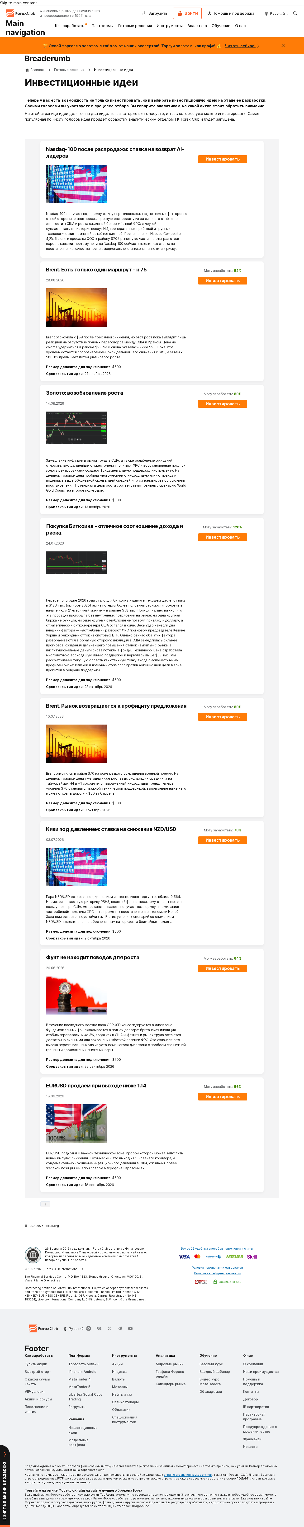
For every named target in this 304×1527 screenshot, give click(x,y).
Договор (250, 1399)
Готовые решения (135, 25)
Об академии (211, 1391)
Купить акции (36, 1364)
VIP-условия (35, 1391)
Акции (117, 1364)
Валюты (118, 1379)
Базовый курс (211, 1364)
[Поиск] (295, 13)
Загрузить (76, 1407)
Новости (250, 1447)
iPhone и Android (82, 1372)
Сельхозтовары (125, 1402)
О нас (240, 25)
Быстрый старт (38, 1372)
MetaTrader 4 (79, 1379)
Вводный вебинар (215, 1372)
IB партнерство (256, 1407)
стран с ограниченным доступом (188, 1474)
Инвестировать (223, 158)
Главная (37, 70)
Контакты (251, 1391)
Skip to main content (18, 2)
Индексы (119, 1372)
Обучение (221, 25)
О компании (253, 1364)
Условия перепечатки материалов (217, 1267)
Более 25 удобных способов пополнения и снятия (217, 1248)
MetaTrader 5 (79, 1387)
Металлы (120, 1387)
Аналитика (197, 25)
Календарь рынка (170, 1384)
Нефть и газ (122, 1394)
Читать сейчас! (240, 45)
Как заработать (70, 25)
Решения (76, 1419)
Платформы (103, 25)
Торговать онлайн (83, 1364)
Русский (277, 13)
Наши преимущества (261, 1372)
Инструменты (170, 25)
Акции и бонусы (38, 1399)
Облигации (121, 1410)
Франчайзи (252, 1439)
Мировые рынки (170, 1364)
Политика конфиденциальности (217, 1273)
